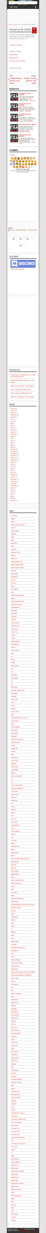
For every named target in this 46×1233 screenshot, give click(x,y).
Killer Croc (14, 809)
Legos (12, 828)
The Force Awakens (16, 1122)
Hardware (13, 763)
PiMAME (13, 932)
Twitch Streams (15, 1159)
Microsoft (13, 868)
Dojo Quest (14, 675)
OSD (12, 923)
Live (12, 837)
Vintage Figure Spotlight (17, 1171)
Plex (12, 953)
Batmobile (13, 570)
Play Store (14, 944)
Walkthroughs (15, 1180)
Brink (12, 592)
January (12, 410)
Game (12, 702)
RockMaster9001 (15, 1033)
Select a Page (14, 7)
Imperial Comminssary (17, 788)
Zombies (13, 1220)
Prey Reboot (14, 984)
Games (13, 705)
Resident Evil (14, 1018)
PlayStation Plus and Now (18, 947)
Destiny (13, 662)
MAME (13, 843)
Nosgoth (13, 910)
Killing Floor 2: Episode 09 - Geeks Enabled (22, 396)
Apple (12, 540)
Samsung (13, 1036)
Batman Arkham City (16, 561)
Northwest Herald (16, 907)
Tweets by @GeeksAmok (17, 269)
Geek (12, 714)
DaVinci (13, 647)
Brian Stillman (14, 589)
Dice (12, 668)
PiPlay (12, 935)
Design (13, 659)
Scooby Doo (14, 1045)
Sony (12, 1067)
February (13, 408)
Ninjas (12, 895)
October (12, 412)
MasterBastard (15, 861)
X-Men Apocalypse (16, 1195)
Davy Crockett (15, 650)
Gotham (13, 751)
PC (12, 929)
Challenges (14, 610)
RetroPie (13, 1021)
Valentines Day (15, 1165)
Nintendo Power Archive (17, 898)
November (13, 455)
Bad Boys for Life (15, 552)
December (13, 453)
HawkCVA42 (14, 770)
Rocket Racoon (15, 1030)
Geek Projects (15, 721)
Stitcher (13, 1088)
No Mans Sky (14, 901)
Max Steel (13, 864)
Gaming (13, 708)
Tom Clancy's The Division (18, 1143)
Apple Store (14, 543)
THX (12, 1140)
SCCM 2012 (14, 1042)
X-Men (13, 1192)
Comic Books (14, 629)
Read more (33, 100)
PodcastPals (14, 969)
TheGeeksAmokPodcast (17, 1137)
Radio (12, 996)
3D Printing (14, 515)
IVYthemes (22, 1230)
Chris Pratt (14, 613)
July (11, 419)
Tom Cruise (14, 1146)
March (12, 427)
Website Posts (15, 1186)
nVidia (12, 914)
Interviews (14, 797)
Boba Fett (13, 583)
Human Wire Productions (16, 45)
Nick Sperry (14, 892)
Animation (13, 534)
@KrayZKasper (13, 54)
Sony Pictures (15, 1070)
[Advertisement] (27, 13)
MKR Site (28, 1230)
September (13, 415)
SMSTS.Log (14, 1061)
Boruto (13, 586)
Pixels (12, 938)
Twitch (13, 1156)
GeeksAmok (14, 730)
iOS (12, 803)
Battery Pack (14, 574)
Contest (13, 638)
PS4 (12, 990)
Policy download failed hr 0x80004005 (21, 975)
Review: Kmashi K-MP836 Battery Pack (21, 393)
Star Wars (14, 1076)
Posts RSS (26, 1231)
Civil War (13, 619)
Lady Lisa (13, 819)
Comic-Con (14, 632)
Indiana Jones (15, 794)
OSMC (13, 926)
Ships (12, 1048)
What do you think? (16, 1189)
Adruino (13, 518)
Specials (13, 1073)
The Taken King (15, 1134)
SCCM (13, 1039)
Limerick (13, 834)
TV (12, 1152)
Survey (13, 1107)
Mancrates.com (15, 846)
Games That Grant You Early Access (20, 389)
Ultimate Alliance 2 (16, 1162)
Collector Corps (15, 626)
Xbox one (13, 1205)
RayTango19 (14, 1012)
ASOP (12, 546)
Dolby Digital (14, 678)
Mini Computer (15, 871)
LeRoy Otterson (15, 831)
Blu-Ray (13, 580)
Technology (14, 1116)
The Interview (14, 1125)
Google (13, 745)
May (11, 423)
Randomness (14, 999)
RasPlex (13, 1005)
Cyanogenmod (15, 644)
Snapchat (13, 1064)
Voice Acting (14, 1174)
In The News (14, 791)
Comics (13, 635)
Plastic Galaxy (15, 941)
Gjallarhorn (14, 736)
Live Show (14, 840)
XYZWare (13, 1217)
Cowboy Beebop (15, 641)
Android (13, 527)
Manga (13, 849)
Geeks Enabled (15, 727)
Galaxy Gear (14, 699)
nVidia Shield (14, 917)
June (11, 421)
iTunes (13, 806)
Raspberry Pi (14, 1002)
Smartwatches (15, 1058)
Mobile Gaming (15, 874)
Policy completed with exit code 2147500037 (23, 972)
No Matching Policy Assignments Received (22, 904)
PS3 (12, 987)
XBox (12, 1201)
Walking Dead (15, 1177)
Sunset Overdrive (16, 1097)
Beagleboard (14, 577)
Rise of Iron (14, 1027)
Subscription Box (15, 1094)
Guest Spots (14, 757)
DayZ (12, 653)
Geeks (13, 724)
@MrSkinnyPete (13, 57)
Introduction (14, 800)
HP (12, 779)
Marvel (13, 855)
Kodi (12, 815)
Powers (13, 981)
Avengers (13, 549)
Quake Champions (16, 993)
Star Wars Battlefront (16, 1079)
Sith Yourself (14, 1051)
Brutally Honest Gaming (17, 595)
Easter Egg (14, 687)
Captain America (15, 607)
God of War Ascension (17, 739)
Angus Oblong (15, 531)
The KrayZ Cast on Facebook (17, 61)
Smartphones (14, 1054)
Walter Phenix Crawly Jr (17, 1183)
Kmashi (13, 812)
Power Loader (15, 978)
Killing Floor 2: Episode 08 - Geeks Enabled (22, 386)
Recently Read (15, 1015)
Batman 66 (14, 558)
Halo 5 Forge (14, 760)
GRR (12, 754)
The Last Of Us (15, 1131)
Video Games (14, 1168)
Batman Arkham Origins (17, 567)
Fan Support (14, 693)
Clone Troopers (15, 623)
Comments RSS (34, 1231)
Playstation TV (15, 950)
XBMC (13, 1198)
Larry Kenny (14, 822)
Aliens (12, 521)
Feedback (14, 696)
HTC (12, 782)
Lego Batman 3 (15, 825)
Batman (13, 555)
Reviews (13, 1024)
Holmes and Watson (16, 776)
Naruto (13, 886)
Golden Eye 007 (15, 742)
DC (12, 656)
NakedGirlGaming (16, 883)
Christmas (14, 616)
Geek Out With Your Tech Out (19, 717)
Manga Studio (14, 852)
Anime (12, 537)
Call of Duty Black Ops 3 (17, 601)
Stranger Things (15, 1091)
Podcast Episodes (16, 960)
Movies (13, 877)
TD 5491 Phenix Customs (18, 1113)
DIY (12, 672)
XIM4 (12, 1208)
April (11, 425)
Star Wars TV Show (16, 1082)
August (12, 417)
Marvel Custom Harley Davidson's (20, 858)
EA (12, 684)
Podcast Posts (15, 966)
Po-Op (13, 956)
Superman (14, 1103)
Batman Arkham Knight (17, 564)
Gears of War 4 (15, 711)
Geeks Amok (20, 1229)
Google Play (14, 748)
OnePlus (13, 920)
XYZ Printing (14, 1214)
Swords (13, 1110)
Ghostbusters (15, 733)
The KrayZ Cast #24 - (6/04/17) (20, 29)
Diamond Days (15, 665)
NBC (12, 889)
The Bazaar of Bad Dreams (18, 1119)
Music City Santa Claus (17, 880)
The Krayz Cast (15, 1128)
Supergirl (13, 1100)
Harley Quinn (14, 766)
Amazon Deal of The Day (18, 524)
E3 (12, 681)
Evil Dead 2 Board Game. (18, 690)
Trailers (13, 1149)
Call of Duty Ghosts (16, 604)
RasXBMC (14, 1009)
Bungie (13, 598)
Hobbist (13, 773)
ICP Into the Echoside (17, 785)
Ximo (12, 1211)
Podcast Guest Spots (17, 963)
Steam (13, 1085)
